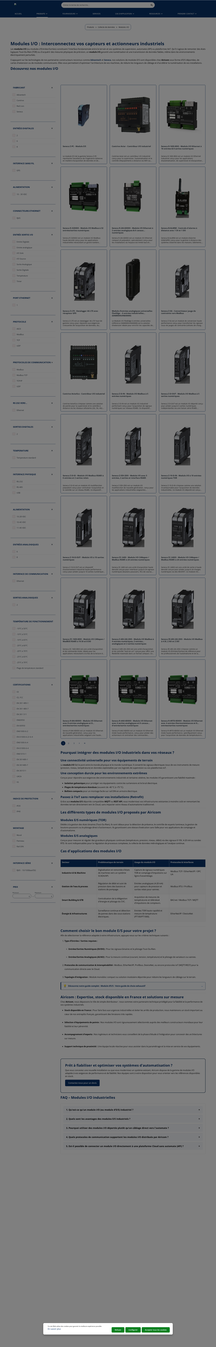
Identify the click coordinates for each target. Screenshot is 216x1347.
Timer (19, 281)
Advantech (21, 95)
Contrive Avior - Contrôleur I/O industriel (131, 146)
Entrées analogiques (25, 544)
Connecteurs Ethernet (26, 210)
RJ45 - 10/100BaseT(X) (26, 870)
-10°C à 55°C (22, 634)
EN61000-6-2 (22, 731)
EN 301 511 (22, 714)
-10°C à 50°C (22, 628)
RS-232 (20, 481)
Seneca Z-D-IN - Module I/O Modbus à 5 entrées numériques (130, 395)
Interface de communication (30, 574)
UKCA (19, 776)
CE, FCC (20, 697)
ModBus (20, 334)
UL (18, 782)
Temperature (20, 450)
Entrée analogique (24, 247)
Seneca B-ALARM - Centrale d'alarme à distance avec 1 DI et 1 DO (179, 229)
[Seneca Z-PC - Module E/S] (84, 115)
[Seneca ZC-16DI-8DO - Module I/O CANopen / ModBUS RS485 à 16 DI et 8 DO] (84, 608)
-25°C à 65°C (22, 656)
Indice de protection (25, 798)
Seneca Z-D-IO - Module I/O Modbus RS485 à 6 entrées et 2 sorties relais (83, 476)
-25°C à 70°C (22, 662)
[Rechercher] (152, 5)
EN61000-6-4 (22, 742)
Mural (19, 835)
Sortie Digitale (23, 270)
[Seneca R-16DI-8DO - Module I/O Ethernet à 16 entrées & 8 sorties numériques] (182, 115)
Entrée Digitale (23, 242)
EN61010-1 (21, 754)
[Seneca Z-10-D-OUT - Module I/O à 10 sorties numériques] (84, 526)
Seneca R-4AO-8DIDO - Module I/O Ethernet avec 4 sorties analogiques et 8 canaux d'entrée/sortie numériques (132, 723)
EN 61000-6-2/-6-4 (25, 737)
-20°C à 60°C (22, 645)
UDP (18, 345)
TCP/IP (19, 381)
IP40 (18, 811)
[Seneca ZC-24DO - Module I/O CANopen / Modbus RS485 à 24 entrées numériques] (182, 526)
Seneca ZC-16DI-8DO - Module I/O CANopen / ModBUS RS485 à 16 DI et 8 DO (83, 640)
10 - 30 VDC (22, 194)
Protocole (19, 321)
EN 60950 (21, 725)
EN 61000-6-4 (23, 748)
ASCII (19, 329)
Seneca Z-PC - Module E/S (74, 146)
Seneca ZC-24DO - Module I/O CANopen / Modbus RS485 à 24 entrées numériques (180, 558)
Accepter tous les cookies (156, 1330)
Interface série (22, 863)
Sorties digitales (23, 426)
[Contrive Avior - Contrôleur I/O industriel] (133, 115)
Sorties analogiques (25, 597)
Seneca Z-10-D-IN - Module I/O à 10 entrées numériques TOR (181, 476)
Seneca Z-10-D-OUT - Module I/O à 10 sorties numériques (83, 558)
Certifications (21, 684)
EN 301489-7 (22, 765)
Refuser (118, 1330)
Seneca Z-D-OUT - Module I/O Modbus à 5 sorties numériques (180, 395)
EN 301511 (21, 770)
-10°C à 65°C (22, 640)
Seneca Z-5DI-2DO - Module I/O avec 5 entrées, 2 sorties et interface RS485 (129, 476)
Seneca (20, 111)
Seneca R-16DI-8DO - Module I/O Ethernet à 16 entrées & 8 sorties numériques (181, 147)
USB (18, 492)
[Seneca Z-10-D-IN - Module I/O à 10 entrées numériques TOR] (182, 444)
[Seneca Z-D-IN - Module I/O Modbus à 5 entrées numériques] (133, 363)
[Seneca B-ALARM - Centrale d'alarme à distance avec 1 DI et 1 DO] (182, 197)
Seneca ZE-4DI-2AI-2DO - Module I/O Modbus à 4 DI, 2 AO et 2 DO (181, 640)
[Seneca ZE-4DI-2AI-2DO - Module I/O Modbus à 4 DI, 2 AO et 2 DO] (182, 608)
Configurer (133, 1330)
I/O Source (21, 258)
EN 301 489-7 (22, 708)
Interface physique (24, 474)
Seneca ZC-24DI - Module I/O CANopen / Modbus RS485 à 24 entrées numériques (131, 558)
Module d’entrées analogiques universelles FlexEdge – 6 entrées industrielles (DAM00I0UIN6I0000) (132, 313)
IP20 (18, 806)
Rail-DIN (20, 846)
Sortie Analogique (24, 264)
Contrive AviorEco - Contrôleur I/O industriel (84, 394)
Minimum (21, 895)
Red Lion (20, 106)
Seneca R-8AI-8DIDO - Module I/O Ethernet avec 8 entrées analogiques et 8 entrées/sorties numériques (82, 723)
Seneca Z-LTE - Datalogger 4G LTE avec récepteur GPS (80, 312)
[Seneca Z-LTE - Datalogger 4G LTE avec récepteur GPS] (84, 280)
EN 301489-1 (22, 759)
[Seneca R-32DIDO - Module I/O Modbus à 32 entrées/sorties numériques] (84, 197)
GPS (18, 170)
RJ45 (18, 218)
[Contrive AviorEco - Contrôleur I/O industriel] (84, 363)
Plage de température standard (30, 668)
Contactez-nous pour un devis (82, 1083)
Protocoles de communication (32, 362)
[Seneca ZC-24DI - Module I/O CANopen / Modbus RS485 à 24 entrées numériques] (133, 526)
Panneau (20, 841)
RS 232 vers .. (20, 403)
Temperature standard (26, 457)
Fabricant (19, 87)
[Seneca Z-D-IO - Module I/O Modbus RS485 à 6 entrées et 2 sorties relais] (84, 444)
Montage (18, 828)
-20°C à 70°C (22, 651)
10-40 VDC (21, 522)
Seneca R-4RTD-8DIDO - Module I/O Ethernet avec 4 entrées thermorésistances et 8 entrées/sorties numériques (182, 723)
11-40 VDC (21, 528)
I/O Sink (20, 253)
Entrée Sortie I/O (23, 234)
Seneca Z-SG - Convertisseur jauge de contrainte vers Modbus (178, 312)
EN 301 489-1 (22, 703)
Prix (15, 886)
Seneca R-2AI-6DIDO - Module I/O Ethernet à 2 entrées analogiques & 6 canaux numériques (132, 230)
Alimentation (21, 187)
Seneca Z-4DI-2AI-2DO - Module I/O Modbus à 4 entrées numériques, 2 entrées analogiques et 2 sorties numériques (133, 641)
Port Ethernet (21, 297)
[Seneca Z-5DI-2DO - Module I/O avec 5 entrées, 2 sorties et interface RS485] (133, 444)
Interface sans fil (23, 163)
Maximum (43, 895)
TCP (18, 340)
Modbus (20, 369)
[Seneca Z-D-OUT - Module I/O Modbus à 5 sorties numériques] (182, 363)
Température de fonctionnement (33, 621)
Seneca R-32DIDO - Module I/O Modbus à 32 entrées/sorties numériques (83, 229)
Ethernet (20, 410)
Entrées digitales (23, 128)
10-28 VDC (21, 516)
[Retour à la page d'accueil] (26, 5)
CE (18, 692)
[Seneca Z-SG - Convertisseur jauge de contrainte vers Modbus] (182, 280)
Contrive (20, 100)
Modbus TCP (22, 375)
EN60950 (21, 720)
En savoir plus (54, 1329)
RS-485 (20, 487)
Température (22, 275)
